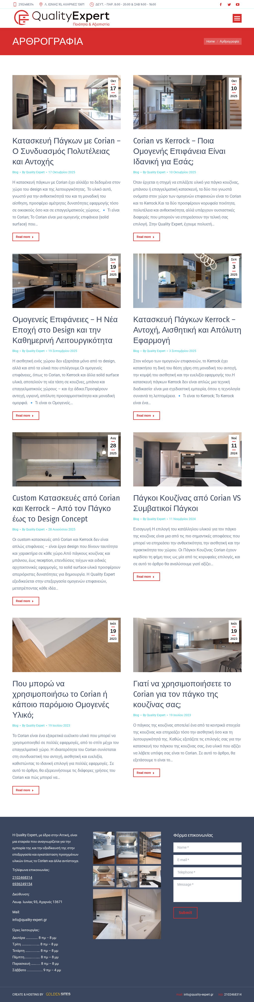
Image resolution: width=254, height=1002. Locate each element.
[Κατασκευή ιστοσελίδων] (57, 994)
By (33, 172)
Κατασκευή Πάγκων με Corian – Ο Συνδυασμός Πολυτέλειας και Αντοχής (66, 151)
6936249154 (22, 884)
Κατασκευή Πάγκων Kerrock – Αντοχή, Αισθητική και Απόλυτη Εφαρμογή (187, 330)
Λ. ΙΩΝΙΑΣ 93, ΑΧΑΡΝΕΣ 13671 (64, 4)
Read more (23, 237)
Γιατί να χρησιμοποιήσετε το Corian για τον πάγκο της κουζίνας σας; (182, 694)
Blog (15, 172)
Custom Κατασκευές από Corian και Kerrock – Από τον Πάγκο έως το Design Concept (66, 508)
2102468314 (26, 4)
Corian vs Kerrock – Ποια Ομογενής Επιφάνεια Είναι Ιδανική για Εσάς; (179, 151)
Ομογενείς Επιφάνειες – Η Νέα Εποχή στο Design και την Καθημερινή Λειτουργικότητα (65, 330)
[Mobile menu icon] (237, 18)
